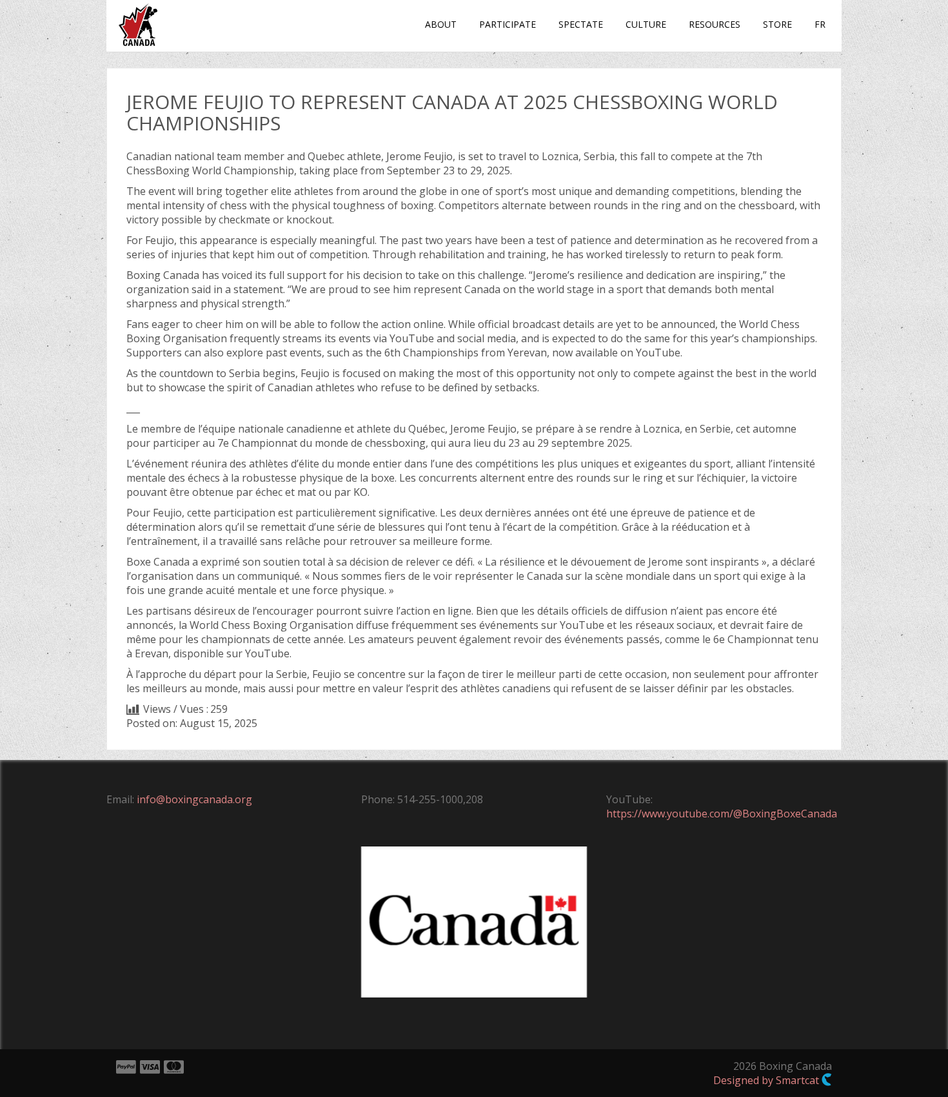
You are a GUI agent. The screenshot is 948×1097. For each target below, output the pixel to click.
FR (820, 24)
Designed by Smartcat (767, 1080)
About (441, 24)
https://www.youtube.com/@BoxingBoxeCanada (721, 813)
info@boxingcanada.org (194, 799)
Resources (714, 24)
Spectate (580, 24)
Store (777, 24)
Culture (646, 24)
